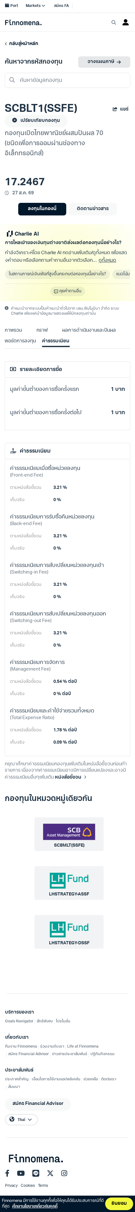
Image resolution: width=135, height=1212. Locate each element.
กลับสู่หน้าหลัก (22, 44)
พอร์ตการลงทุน (20, 341)
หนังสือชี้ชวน (68, 777)
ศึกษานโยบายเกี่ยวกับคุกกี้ (34, 1206)
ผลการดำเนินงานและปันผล (89, 330)
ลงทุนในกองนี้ (42, 209)
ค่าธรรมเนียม (55, 341)
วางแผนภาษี (101, 62)
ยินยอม (119, 1203)
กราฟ (42, 330)
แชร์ (124, 109)
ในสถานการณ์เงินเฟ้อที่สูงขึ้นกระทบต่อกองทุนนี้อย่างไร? (57, 274)
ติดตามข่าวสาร (93, 209)
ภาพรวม (13, 330)
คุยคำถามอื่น (70, 291)
